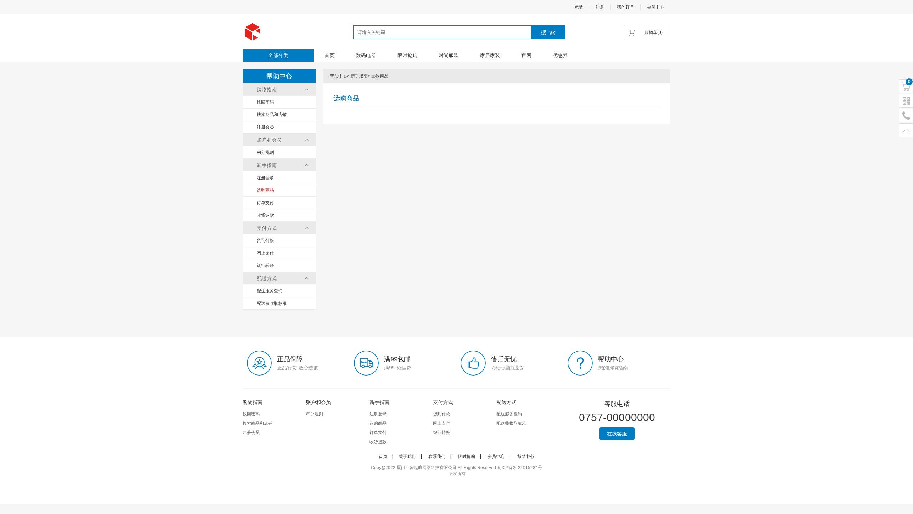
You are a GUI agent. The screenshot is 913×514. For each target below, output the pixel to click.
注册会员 (265, 127)
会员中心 (655, 7)
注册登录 (265, 177)
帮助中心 (338, 76)
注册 (600, 7)
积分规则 (265, 152)
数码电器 (366, 55)
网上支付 (265, 253)
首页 (330, 55)
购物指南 (267, 89)
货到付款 (265, 240)
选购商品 (265, 190)
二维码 (906, 101)
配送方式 (267, 278)
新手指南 (267, 165)
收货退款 (265, 215)
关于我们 (407, 456)
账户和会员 (269, 140)
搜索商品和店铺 (272, 114)
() (653, 32)
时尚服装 (449, 55)
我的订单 (625, 7)
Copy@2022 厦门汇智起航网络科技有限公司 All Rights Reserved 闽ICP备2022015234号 (456, 467)
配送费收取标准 (272, 303)
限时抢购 (407, 55)
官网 (526, 55)
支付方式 (267, 228)
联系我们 (436, 456)
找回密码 (265, 102)
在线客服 (617, 434)
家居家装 (490, 55)
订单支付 (265, 202)
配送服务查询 (269, 290)
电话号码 (906, 116)
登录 (578, 7)
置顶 (906, 130)
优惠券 (560, 55)
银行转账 (265, 265)
